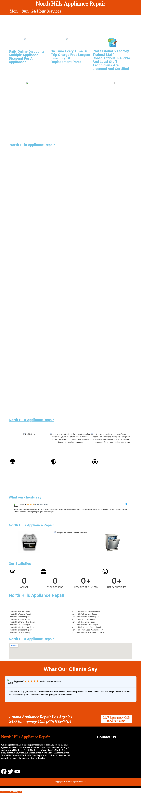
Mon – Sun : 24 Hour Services (35, 11)
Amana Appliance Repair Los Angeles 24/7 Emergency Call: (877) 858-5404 (40, 719)
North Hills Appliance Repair (31, 420)
